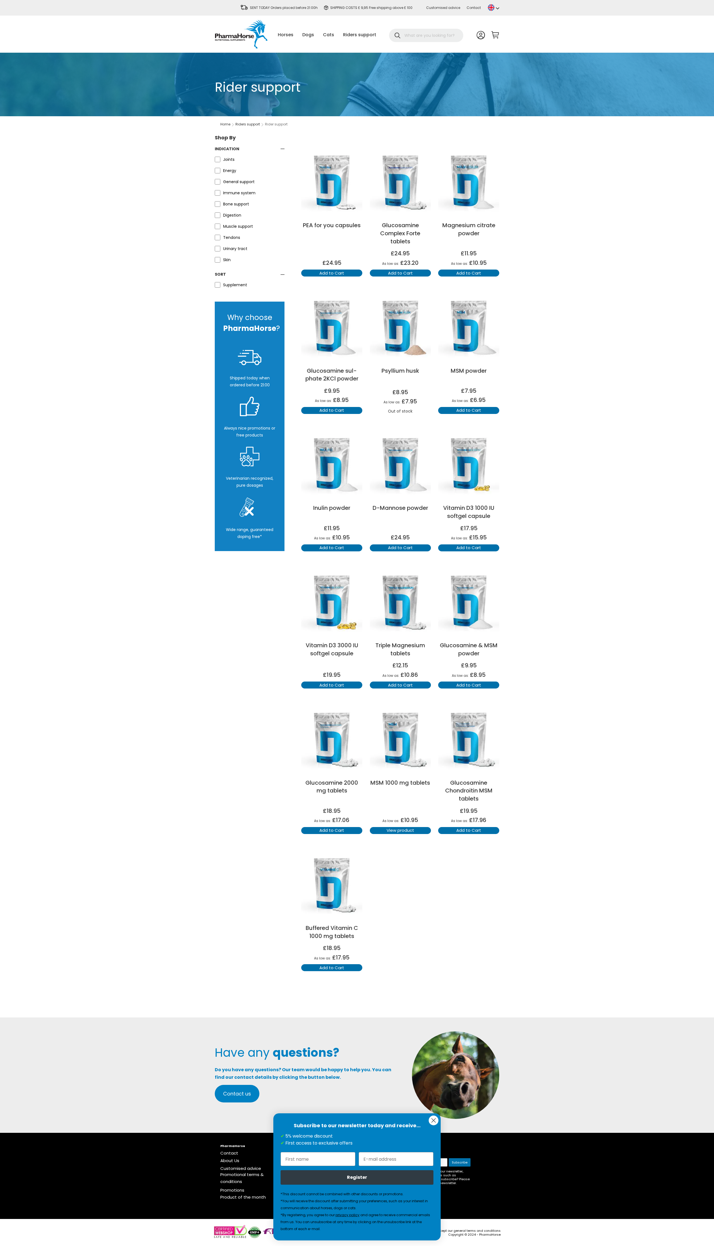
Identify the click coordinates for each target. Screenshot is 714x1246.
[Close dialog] (433, 1120)
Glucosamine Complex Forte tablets (400, 233)
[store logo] (241, 34)
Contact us (237, 1093)
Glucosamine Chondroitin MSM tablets (469, 791)
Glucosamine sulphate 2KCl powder (331, 375)
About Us (229, 1160)
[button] (493, 7)
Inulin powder (331, 508)
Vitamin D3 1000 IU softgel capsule (468, 512)
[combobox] (430, 35)
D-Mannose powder (400, 508)
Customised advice (443, 7)
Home (225, 124)
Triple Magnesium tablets (400, 649)
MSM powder (469, 371)
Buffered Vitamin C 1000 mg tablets (332, 932)
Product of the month (243, 1197)
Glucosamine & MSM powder (469, 649)
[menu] (327, 35)
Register (357, 1177)
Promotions (232, 1190)
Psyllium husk (400, 371)
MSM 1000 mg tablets (400, 783)
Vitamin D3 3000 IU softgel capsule (332, 649)
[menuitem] (285, 35)
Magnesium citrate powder (468, 229)
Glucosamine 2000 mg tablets (331, 787)
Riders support (247, 124)
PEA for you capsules (332, 225)
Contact (474, 7)
